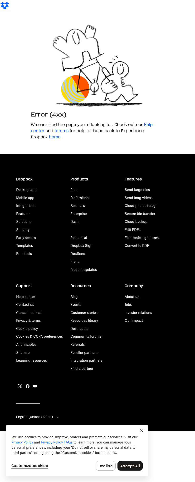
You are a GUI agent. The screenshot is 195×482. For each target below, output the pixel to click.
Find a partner (81, 368)
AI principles (26, 344)
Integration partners (86, 360)
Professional (80, 198)
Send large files (137, 190)
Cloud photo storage (141, 206)
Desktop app (26, 190)
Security (22, 230)
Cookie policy (27, 328)
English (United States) (34, 417)
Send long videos (138, 198)
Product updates (83, 270)
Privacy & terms (28, 320)
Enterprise (78, 214)
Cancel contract (29, 313)
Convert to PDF (137, 245)
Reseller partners (84, 353)
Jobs (128, 304)
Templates (24, 245)
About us (132, 297)
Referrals (77, 344)
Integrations (25, 206)
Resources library (84, 320)
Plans (74, 261)
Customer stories (84, 313)
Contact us (25, 304)
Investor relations (138, 313)
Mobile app (25, 198)
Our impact (134, 320)
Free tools (24, 254)
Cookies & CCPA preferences (39, 336)
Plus (73, 190)
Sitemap (23, 353)
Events (75, 304)
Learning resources (31, 360)
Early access (26, 238)
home (55, 137)
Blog (74, 297)
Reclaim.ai (78, 238)
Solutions (23, 221)
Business (77, 206)
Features (23, 214)
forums (61, 130)
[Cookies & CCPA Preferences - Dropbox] (77, 450)
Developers (79, 328)
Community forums (85, 336)
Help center (25, 297)
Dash (74, 221)
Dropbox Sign (81, 245)
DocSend (77, 254)
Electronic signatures (142, 238)
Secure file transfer (140, 214)
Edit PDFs (133, 230)
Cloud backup (136, 221)
